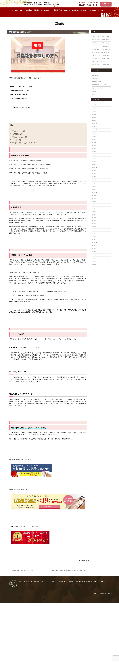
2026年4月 (94, 114)
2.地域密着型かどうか (17, 134)
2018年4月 (94, 264)
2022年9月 (94, 217)
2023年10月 (94, 192)
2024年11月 (94, 164)
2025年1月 (94, 158)
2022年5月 (94, 230)
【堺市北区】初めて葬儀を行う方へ (21, 570)
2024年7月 (94, 173)
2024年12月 (94, 161)
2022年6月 (94, 226)
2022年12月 (94, 211)
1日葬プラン (48, 10)
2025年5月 (94, 145)
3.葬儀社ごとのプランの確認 (19, 137)
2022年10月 (94, 214)
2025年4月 (94, 148)
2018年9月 (94, 258)
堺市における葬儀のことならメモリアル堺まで (24, 143)
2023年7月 (94, 198)
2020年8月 (94, 255)
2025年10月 (94, 130)
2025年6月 (94, 142)
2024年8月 (94, 170)
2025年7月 (94, 139)
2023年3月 (94, 201)
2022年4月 (94, 233)
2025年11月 (94, 126)
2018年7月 (94, 261)
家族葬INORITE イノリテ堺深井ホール (101, 85)
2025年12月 (94, 123)
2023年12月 (94, 186)
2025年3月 (94, 151)
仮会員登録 (92, 10)
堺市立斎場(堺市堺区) (97, 81)
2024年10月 (94, 167)
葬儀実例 (67, 10)
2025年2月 (94, 155)
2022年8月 (94, 220)
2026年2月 (94, 120)
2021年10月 (94, 242)
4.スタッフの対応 (16, 140)
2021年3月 (94, 251)
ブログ (22, 10)
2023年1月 (94, 208)
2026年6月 (94, 108)
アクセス (100, 10)
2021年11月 (94, 239)
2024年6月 (94, 176)
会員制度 (84, 10)
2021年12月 (94, 236)
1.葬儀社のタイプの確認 (18, 131)
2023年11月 (94, 189)
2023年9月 (94, 195)
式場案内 (29, 10)
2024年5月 (94, 180)
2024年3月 (94, 183)
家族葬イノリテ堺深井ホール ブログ (100, 88)
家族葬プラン (58, 10)
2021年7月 (94, 245)
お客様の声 (75, 10)
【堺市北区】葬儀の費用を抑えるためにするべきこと (69, 570)
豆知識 (93, 94)
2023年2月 (94, 205)
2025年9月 (94, 133)
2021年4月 (94, 248)
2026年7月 (94, 105)
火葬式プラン (38, 10)
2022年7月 (94, 223)
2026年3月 (94, 117)
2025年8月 (94, 136)
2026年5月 (94, 111)
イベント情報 (13, 10)
